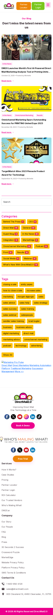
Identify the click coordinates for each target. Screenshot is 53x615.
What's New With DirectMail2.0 (20, 264)
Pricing (5, 480)
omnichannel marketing (35, 339)
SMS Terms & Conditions (14, 572)
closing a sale (9, 284)
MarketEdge (30, 240)
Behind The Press (13, 221)
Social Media (10, 258)
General (28, 227)
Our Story (6, 521)
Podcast (41, 246)
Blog (4, 537)
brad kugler (34, 321)
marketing (8, 296)
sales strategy (40, 302)
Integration (10, 240)
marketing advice (11, 339)
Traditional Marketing (21, 368)
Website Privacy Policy (13, 562)
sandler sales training (13, 321)
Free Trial (23, 459)
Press (4, 542)
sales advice (9, 302)
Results (40, 115)
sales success (10, 309)
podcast (7, 345)
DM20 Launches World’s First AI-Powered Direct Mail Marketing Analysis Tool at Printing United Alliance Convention (26, 72)
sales (40, 296)
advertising (36, 345)
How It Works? (9, 469)
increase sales (34, 290)
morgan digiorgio (25, 296)
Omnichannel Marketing (24, 115)
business (7, 327)
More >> (19, 371)
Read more (7, 81)
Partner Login (38, 6)
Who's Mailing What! (12, 505)
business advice (24, 327)
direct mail (28, 333)
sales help (24, 302)
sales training (27, 309)
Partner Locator (23, 6)
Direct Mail (10, 227)
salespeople (27, 315)
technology (21, 345)
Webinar (30, 258)
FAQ (4, 532)
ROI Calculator (9, 495)
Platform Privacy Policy (13, 567)
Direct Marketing (21, 365)
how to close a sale (12, 290)
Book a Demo (23, 425)
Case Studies (8, 474)
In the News (7, 64)
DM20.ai (6, 510)
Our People (7, 526)
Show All (7, 355)
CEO (32, 221)
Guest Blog (10, 234)
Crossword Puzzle (11, 552)
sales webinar (10, 315)
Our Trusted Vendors (12, 500)
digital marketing (11, 333)
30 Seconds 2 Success (13, 547)
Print (7, 252)
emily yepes (26, 284)
